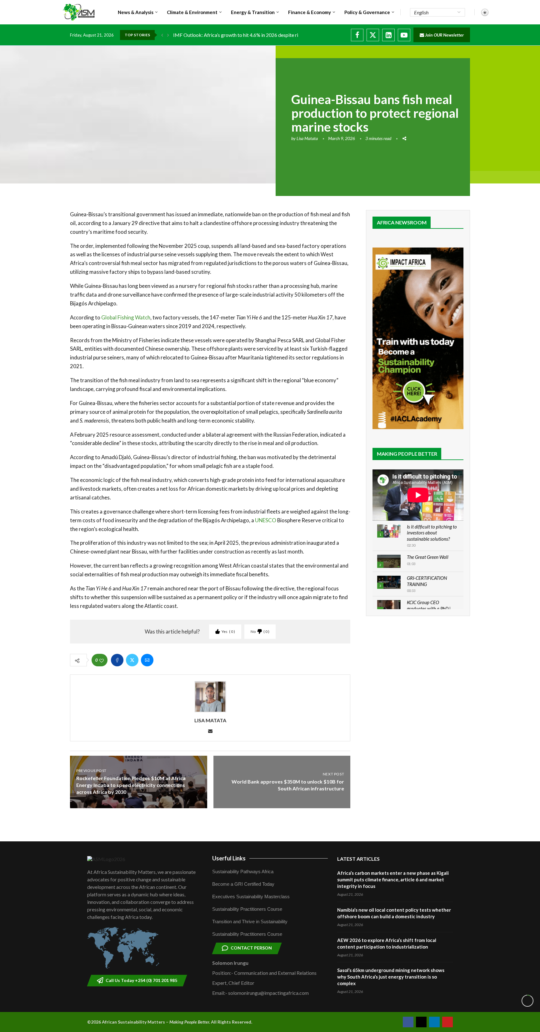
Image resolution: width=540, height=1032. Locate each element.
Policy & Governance (367, 12)
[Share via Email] (147, 660)
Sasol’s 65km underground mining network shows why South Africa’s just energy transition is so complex (390, 976)
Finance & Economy (309, 12)
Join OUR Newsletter (444, 35)
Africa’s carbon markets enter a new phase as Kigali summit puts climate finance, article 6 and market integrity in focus (393, 879)
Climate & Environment (192, 12)
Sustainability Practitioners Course (247, 909)
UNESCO (265, 520)
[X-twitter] (421, 1022)
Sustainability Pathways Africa (242, 871)
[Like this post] (101, 660)
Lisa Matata (307, 138)
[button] (162, 35)
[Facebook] (357, 35)
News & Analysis (135, 12)
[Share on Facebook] (117, 660)
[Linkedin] (388, 35)
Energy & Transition (253, 12)
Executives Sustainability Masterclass (251, 896)
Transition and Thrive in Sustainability (250, 921)
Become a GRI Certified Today (243, 884)
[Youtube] (404, 35)
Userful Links (229, 858)
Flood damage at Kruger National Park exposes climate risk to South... (247, 35)
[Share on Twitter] (132, 660)
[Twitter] (373, 35)
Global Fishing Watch (125, 317)
